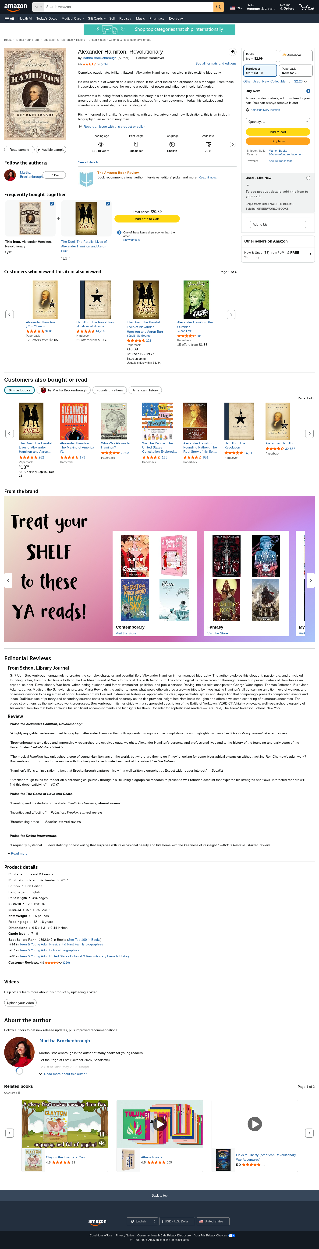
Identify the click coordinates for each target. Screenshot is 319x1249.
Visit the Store (126, 633)
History (80, 39)
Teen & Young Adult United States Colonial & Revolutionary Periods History (75, 956)
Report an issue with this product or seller (114, 126)
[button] (9, 18)
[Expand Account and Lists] (275, 9)
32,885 (290, 449)
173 (82, 457)
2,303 (125, 453)
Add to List (260, 224)
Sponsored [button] (10, 1092)
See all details (88, 162)
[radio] (260, 56)
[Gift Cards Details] (105, 18)
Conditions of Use (101, 1235)
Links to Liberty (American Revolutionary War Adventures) (266, 1157)
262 (41, 457)
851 (206, 457)
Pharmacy (156, 18)
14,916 (249, 453)
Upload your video (20, 1003)
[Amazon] (16, 7)
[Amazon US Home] (97, 1223)
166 (164, 457)
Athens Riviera (152, 1157)
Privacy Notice (125, 1235)
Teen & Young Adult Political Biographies (49, 950)
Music (140, 18)
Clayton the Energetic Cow (65, 1157)
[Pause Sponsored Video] (102, 1134)
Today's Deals (46, 18)
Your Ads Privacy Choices (210, 1235)
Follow (54, 175)
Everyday (176, 18)
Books (8, 39)
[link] (86, 218)
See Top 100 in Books (84, 939)
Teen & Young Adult (27, 39)
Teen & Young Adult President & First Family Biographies (61, 944)
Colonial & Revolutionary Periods (130, 39)
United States (97, 39)
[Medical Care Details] (83, 18)
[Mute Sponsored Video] (102, 1143)
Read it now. (207, 177)
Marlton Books (278, 150)
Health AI (25, 18)
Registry (125, 18)
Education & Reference (58, 39)
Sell (112, 18)
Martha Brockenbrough (99, 58)
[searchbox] (128, 7)
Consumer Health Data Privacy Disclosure (164, 1235)
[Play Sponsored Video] (159, 1124)
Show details (131, 240)
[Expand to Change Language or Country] (241, 8)
